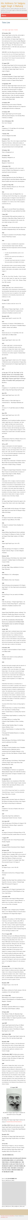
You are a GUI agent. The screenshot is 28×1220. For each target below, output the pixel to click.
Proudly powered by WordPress (7, 1215)
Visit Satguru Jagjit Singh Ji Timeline (10, 29)
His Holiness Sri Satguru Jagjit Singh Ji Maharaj (13, 5)
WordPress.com (4, 1217)
